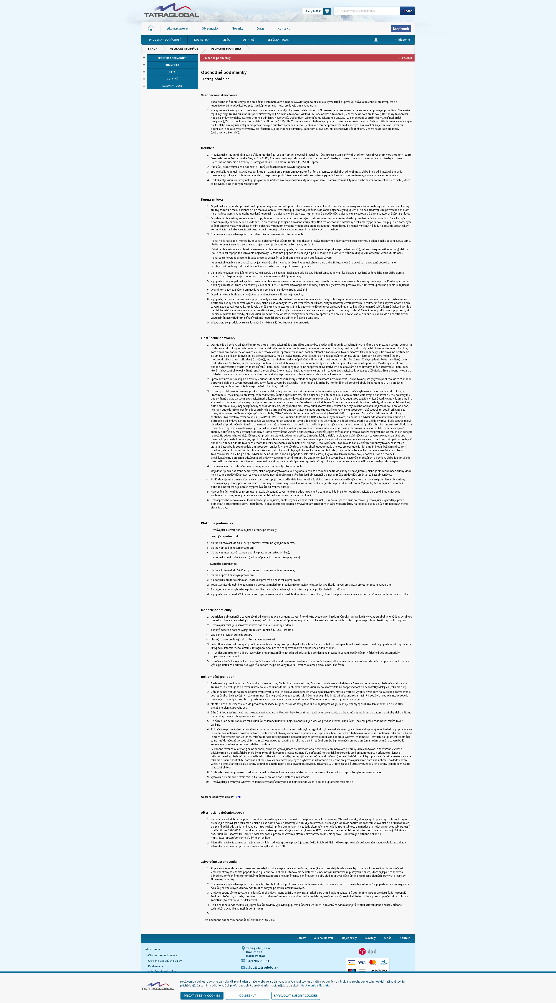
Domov (301, 938)
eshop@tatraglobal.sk (261, 967)
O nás (260, 28)
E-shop (152, 48)
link (238, 797)
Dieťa (172, 71)
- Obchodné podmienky (162, 955)
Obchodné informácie (184, 48)
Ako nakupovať (177, 28)
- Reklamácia (155, 966)
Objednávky (210, 28)
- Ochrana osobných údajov (164, 961)
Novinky (237, 28)
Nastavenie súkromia (315, 985)
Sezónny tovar (172, 85)
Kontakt (284, 28)
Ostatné (172, 78)
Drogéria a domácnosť (172, 58)
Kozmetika (172, 65)
